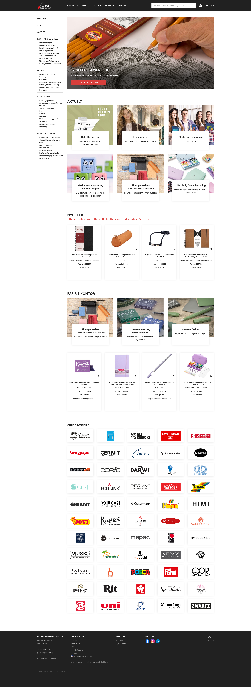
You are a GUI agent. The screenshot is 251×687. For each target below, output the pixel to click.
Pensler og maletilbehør (48, 48)
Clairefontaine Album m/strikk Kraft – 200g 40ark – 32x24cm (196, 256)
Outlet (41, 32)
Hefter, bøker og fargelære (50, 63)
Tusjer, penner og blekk (48, 56)
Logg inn (209, 5)
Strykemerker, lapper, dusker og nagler (50, 120)
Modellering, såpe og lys (49, 87)
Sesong (41, 25)
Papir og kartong (45, 58)
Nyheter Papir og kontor (142, 219)
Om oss (122, 5)
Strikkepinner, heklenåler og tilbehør (50, 104)
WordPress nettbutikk (46, 671)
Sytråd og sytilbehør (47, 108)
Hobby (40, 70)
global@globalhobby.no (46, 653)
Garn (41, 111)
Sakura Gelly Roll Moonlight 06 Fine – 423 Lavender (159, 383)
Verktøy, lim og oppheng (49, 84)
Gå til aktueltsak (88, 82)
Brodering (43, 126)
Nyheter (86, 5)
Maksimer (62, 671)
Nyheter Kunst (85, 219)
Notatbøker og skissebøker (50, 137)
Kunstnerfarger (45, 42)
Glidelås (42, 113)
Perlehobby (43, 79)
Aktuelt (97, 5)
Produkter (72, 5)
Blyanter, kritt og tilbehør (49, 53)
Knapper (42, 116)
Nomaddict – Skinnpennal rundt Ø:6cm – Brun (122, 256)
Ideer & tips (110, 5)
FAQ (72, 647)
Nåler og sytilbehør (47, 100)
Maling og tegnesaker (48, 74)
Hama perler (44, 90)
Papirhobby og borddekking (50, 82)
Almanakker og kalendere (49, 140)
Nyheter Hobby (101, 219)
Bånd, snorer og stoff (47, 124)
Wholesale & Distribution (82, 656)
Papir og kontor (46, 133)
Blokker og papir (45, 145)
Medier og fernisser (47, 45)
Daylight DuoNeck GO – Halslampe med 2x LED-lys (159, 256)
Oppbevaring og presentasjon (51, 155)
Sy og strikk (43, 96)
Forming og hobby (46, 77)
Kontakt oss (75, 644)
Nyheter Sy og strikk (119, 219)
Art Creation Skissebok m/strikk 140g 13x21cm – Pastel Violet (122, 383)
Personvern (75, 653)
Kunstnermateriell (47, 38)
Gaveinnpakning (45, 150)
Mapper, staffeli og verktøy (50, 61)
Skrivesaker (44, 148)
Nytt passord (121, 644)
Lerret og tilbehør (46, 50)
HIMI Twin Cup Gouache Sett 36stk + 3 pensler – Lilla (197, 383)
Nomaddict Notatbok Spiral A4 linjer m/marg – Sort (84, 256)
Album (41, 142)
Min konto (119, 641)
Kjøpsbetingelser (77, 650)
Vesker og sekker (46, 158)
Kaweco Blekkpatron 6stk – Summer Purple (84, 383)
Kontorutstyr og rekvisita (49, 153)
